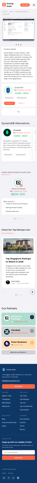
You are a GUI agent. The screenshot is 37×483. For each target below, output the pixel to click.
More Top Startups (7, 233)
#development (21, 98)
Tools (10, 12)
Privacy (22, 429)
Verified (19, 93)
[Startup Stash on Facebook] (4, 478)
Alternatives (6, 403)
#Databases (9, 98)
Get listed (25, 5)
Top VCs (23, 403)
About (4, 426)
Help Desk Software (21, 333)
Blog (3, 419)
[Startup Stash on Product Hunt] (18, 478)
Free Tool (25, 93)
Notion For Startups (18, 189)
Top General (24, 410)
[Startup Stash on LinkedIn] (13, 478)
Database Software (21, 12)
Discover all (5, 174)
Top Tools (23, 396)
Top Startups (24, 399)
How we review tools (9, 422)
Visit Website (9, 103)
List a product (24, 419)
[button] (16, 44)
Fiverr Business (19, 342)
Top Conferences (26, 406)
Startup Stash (10, 4)
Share (21, 103)
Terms (22, 426)
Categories (6, 399)
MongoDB (17, 130)
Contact (23, 422)
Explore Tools (6, 396)
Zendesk (15, 330)
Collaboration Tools (20, 191)
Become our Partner (18, 352)
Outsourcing (18, 345)
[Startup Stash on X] (8, 478)
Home (5, 12)
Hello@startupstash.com (11, 381)
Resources (5, 406)
